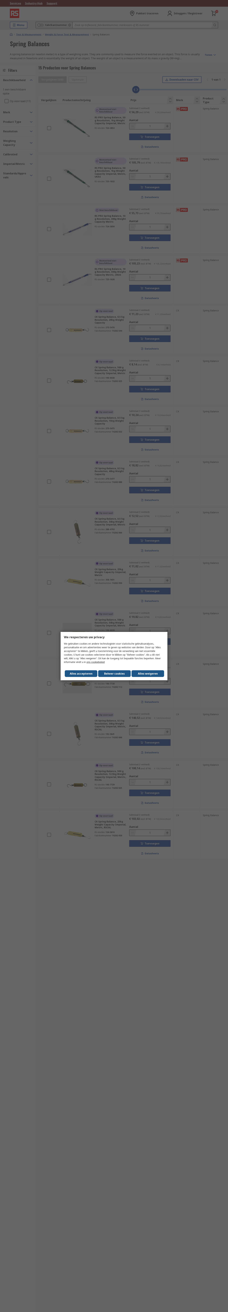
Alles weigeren (148, 673)
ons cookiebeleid (95, 662)
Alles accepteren (81, 673)
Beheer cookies (114, 673)
